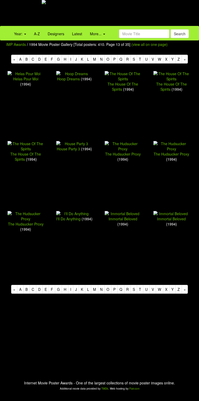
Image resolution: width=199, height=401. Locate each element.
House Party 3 (68, 148)
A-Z (37, 33)
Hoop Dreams (68, 78)
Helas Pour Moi (25, 78)
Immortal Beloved (123, 218)
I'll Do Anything (68, 218)
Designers (56, 33)
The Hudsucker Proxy (123, 154)
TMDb (104, 388)
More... (96, 33)
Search (180, 33)
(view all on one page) (149, 44)
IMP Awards (16, 44)
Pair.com (134, 388)
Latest (77, 33)
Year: (19, 33)
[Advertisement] (124, 14)
